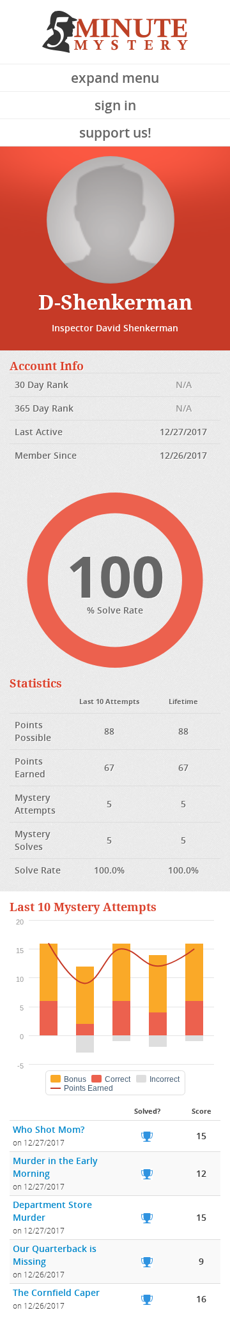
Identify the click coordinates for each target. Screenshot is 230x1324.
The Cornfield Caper (56, 1292)
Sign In (115, 105)
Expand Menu (115, 78)
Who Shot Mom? (48, 1129)
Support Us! (115, 132)
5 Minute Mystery (115, 32)
